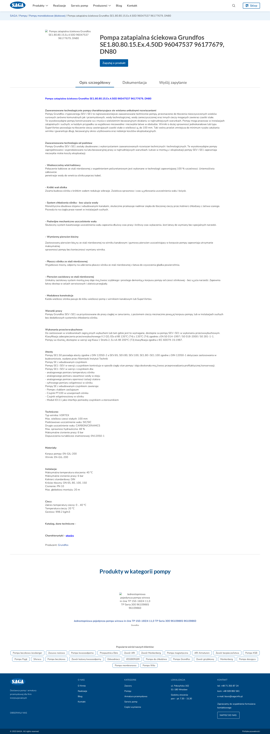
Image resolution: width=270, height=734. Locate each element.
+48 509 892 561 (231, 691)
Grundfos (63, 545)
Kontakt (132, 6)
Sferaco (37, 659)
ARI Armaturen (202, 652)
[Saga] (18, 6)
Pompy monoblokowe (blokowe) (47, 16)
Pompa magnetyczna (177, 652)
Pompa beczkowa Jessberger (27, 652)
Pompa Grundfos (181, 659)
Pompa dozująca (247, 659)
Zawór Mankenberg (151, 652)
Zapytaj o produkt (113, 63)
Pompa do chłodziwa (156, 659)
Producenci (100, 6)
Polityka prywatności (251, 731)
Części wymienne (132, 707)
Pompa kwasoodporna (82, 652)
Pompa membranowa (125, 665)
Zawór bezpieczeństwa (227, 652)
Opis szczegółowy (94, 82)
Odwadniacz (113, 659)
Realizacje (59, 6)
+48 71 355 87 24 (229, 685)
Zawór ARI (129, 652)
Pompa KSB (251, 652)
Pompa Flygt (21, 659)
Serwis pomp (79, 6)
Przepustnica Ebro (109, 652)
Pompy (23, 16)
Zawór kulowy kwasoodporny (86, 659)
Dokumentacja (134, 82)
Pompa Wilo (149, 665)
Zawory (128, 685)
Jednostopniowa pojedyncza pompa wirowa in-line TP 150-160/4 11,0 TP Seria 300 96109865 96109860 (135, 621)
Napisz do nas (228, 715)
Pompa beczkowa (56, 659)
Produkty (38, 6)
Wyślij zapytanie (173, 82)
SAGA (13, 16)
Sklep (253, 6)
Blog (119, 6)
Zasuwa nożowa (56, 652)
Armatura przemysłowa (135, 696)
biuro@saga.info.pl (234, 696)
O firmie (82, 685)
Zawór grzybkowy (205, 659)
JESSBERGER (133, 659)
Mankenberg (226, 659)
